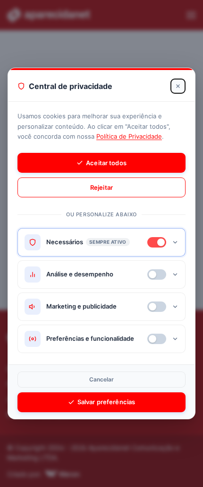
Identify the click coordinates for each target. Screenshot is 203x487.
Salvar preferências (106, 402)
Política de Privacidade (129, 136)
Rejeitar (101, 187)
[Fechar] (178, 86)
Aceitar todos (106, 163)
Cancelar (101, 379)
